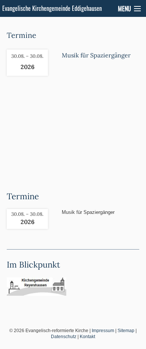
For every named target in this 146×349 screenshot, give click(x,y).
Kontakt (87, 336)
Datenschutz (63, 336)
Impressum (103, 330)
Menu (124, 8)
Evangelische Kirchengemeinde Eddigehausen (52, 8)
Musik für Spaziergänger (96, 55)
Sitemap (126, 330)
